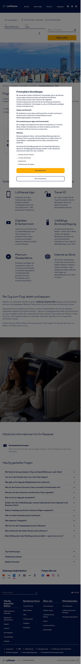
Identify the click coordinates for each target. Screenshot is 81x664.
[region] (40, 137)
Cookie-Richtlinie (24, 158)
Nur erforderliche (40, 178)
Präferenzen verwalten (26, 164)
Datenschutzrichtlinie (26, 154)
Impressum (22, 161)
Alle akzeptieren (40, 170)
